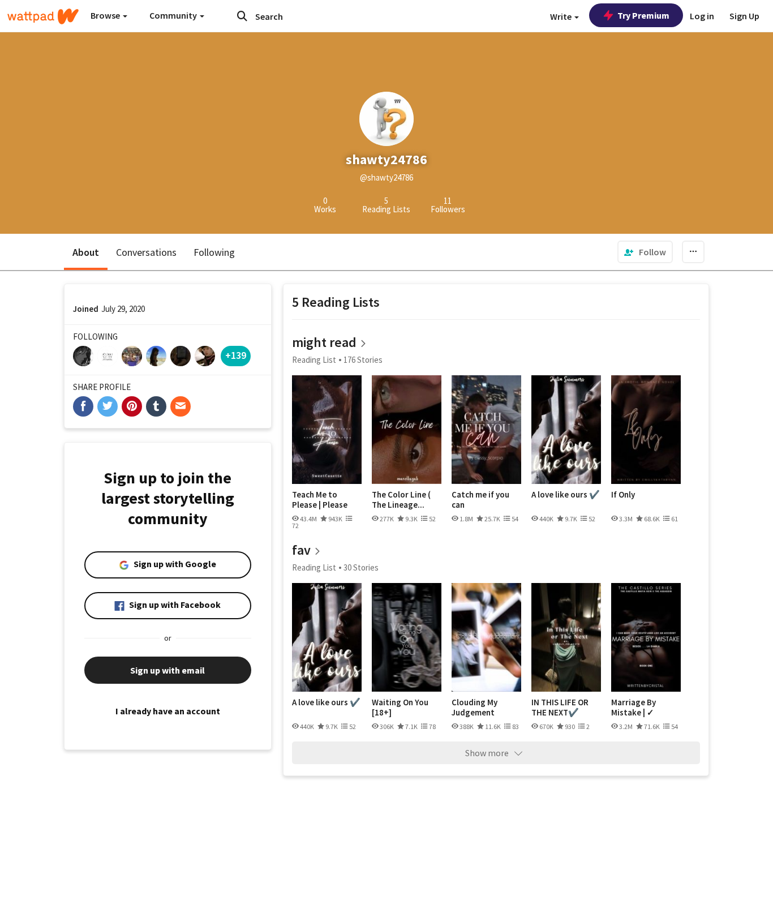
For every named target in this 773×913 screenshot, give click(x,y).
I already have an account (167, 711)
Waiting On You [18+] (400, 707)
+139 (235, 355)
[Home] (43, 16)
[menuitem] (645, 252)
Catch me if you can (480, 499)
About (85, 252)
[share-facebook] (83, 406)
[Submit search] (242, 16)
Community (174, 15)
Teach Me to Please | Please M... (319, 499)
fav (301, 550)
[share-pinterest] (132, 406)
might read (324, 342)
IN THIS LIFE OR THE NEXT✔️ (560, 707)
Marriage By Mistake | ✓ (633, 707)
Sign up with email (167, 670)
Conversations (146, 252)
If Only (623, 495)
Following (214, 252)
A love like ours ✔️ (565, 495)
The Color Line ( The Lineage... (401, 499)
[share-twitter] (107, 406)
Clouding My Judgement (474, 707)
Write (561, 16)
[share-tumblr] (156, 406)
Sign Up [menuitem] (744, 16)
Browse (106, 15)
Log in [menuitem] (702, 16)
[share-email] (180, 406)
